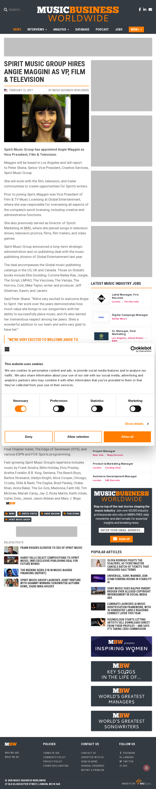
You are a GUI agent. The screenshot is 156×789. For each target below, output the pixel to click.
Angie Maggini (52, 513)
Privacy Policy (52, 761)
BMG (27, 228)
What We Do (12, 757)
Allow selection (78, 436)
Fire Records (132, 301)
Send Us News (89, 761)
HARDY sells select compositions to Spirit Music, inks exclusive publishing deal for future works (49, 561)
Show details (134, 423)
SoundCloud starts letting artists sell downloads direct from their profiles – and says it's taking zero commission (128, 624)
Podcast (102, 29)
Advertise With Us (92, 757)
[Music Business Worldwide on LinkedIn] (145, 9)
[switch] (59, 408)
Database (82, 29)
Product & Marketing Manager (113, 463)
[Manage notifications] (146, 768)
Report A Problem (92, 770)
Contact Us (88, 752)
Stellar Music (119, 318)
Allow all (127, 436)
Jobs (118, 29)
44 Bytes (143, 782)
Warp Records (115, 455)
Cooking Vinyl (113, 467)
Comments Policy (54, 757)
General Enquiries (92, 765)
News (17, 29)
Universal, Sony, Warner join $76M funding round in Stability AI (129, 579)
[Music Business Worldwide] (78, 13)
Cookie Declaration (55, 765)
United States (29, 513)
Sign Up (124, 539)
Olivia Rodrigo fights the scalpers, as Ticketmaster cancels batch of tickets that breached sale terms (128, 565)
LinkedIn (127, 757)
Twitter (127, 761)
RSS (124, 765)
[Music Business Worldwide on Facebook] (140, 9)
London (116, 301)
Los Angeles (119, 338)
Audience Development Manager (115, 476)
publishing (73, 513)
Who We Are (12, 752)
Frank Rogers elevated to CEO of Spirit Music (51, 547)
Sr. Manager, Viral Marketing (124, 332)
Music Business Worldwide (70, 90)
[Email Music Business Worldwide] (150, 9)
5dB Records (112, 480)
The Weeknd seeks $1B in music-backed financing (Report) (46, 571)
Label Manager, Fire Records (125, 296)
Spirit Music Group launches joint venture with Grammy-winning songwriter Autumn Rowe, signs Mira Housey (50, 583)
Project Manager (104, 451)
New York (98, 455)
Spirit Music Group (19, 519)
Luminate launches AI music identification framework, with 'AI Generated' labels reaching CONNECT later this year (129, 608)
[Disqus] (46, 644)
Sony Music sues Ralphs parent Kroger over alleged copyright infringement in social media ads (129, 593)
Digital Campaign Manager (130, 314)
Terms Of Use (51, 752)
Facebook (128, 752)
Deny (28, 436)
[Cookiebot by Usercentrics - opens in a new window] (133, 349)
